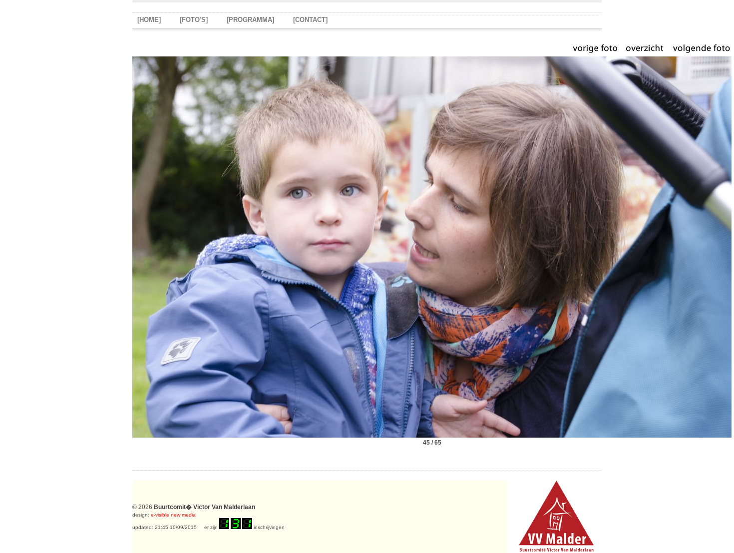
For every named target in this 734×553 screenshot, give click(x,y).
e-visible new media (173, 515)
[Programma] (250, 19)
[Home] (149, 19)
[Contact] (310, 19)
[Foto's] (194, 19)
